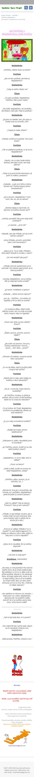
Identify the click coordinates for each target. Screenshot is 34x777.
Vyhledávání (26, 7)
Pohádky (14, 15)
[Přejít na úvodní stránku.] (17, 8)
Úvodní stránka (6, 15)
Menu (31, 7)
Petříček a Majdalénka (8, 17)
